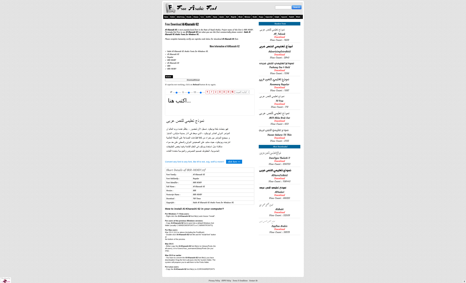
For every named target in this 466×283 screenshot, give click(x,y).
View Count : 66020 (279, 195)
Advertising (180, 17)
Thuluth (291, 17)
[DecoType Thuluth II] (279, 155)
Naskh (255, 17)
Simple (277, 17)
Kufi (227, 17)
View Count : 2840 (279, 54)
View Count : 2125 (279, 137)
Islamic (221, 17)
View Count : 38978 (279, 229)
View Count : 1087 (279, 87)
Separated (268, 17)
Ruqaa (261, 17)
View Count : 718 (279, 103)
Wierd (298, 17)
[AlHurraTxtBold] (279, 172)
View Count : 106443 (279, 178)
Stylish (172, 17)
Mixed (240, 17)
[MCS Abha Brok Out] (279, 115)
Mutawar (248, 17)
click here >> (234, 161)
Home (166, 17)
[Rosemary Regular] (279, 82)
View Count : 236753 (279, 161)
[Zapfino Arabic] (279, 223)
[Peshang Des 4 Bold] (279, 64)
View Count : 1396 (279, 70)
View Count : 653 (279, 120)
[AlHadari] (279, 189)
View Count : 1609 (279, 36)
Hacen (215, 17)
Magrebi (233, 17)
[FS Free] (279, 98)
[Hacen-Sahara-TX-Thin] (279, 132)
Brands (189, 17)
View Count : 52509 (279, 212)
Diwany (195, 17)
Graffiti (208, 17)
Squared (284, 17)
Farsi (202, 17)
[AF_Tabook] (279, 31)
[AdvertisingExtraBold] (279, 49)
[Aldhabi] (279, 206)
